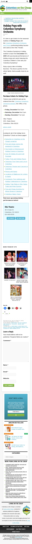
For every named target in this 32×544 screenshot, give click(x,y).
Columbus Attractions (16, 526)
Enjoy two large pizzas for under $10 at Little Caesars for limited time (15, 493)
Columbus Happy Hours (13, 194)
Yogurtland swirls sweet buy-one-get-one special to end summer (16, 465)
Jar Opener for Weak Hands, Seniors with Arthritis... (17, 438)
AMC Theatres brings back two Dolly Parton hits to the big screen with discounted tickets (15, 469)
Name (5, 365)
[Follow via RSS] (4, 1)
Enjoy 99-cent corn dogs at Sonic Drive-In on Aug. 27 (16, 472)
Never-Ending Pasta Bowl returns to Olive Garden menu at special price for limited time (16, 486)
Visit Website (11, 218)
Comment (7, 340)
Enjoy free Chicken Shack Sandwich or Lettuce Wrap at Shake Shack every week (16, 496)
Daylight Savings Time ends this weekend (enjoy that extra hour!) (16, 21)
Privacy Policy (16, 531)
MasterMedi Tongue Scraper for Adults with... (18, 428)
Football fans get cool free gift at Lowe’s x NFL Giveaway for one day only (16, 475)
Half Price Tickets (20, 529)
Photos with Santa (11, 171)
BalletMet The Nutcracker (9, 280)
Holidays (14, 324)
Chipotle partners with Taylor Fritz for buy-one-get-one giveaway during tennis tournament (16, 482)
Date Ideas (26, 526)
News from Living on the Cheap (16, 461)
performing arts (15, 328)
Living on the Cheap (8, 509)
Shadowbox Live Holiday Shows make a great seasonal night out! (9, 264)
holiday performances (15, 327)
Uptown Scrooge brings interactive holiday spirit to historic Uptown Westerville (22, 281)
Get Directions (20, 218)
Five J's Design (18, 537)
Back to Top (6, 526)
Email (5, 372)
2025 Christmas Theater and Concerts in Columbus (22, 264)
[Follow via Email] (6, 1)
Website (6, 378)
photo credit (7, 127)
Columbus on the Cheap (16, 8)
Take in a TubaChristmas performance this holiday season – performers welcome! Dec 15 (16, 299)
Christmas (14, 323)
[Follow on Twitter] (3, 1)
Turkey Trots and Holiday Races (15, 159)
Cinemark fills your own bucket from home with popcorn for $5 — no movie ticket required (16, 490)
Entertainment (10, 529)
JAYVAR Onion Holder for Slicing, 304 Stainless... (18, 445)
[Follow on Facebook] (1, 1)
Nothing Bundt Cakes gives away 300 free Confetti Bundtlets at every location (16, 478)
